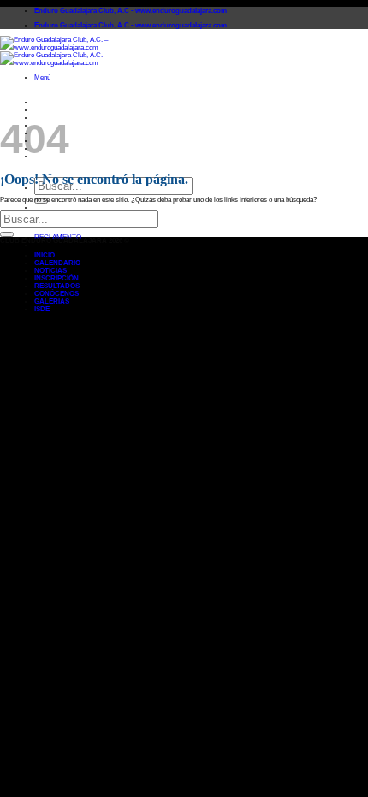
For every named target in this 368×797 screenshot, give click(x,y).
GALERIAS (51, 301)
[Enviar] (7, 234)
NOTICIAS (50, 271)
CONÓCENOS (56, 294)
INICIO (44, 102)
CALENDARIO (57, 110)
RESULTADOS (57, 286)
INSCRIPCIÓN (56, 278)
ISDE (42, 309)
